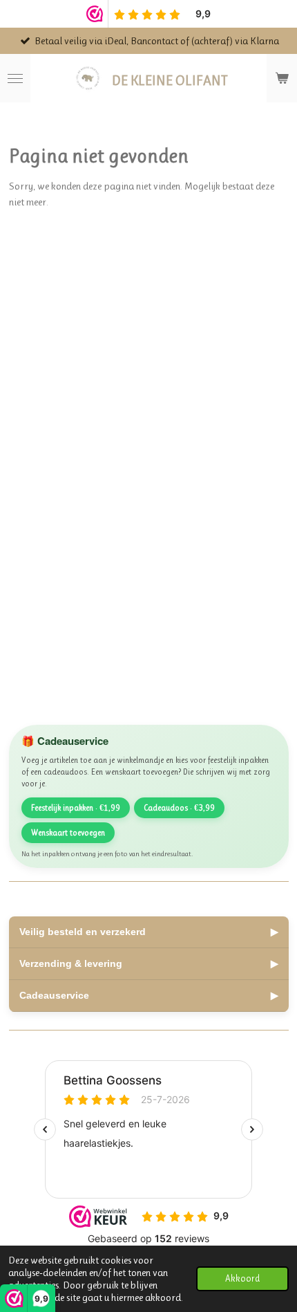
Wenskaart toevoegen (68, 833)
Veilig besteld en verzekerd (148, 931)
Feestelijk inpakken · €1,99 (75, 808)
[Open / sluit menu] (15, 78)
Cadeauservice (148, 995)
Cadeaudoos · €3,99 (179, 808)
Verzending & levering (148, 963)
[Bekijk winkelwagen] (282, 78)
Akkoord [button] (242, 1278)
